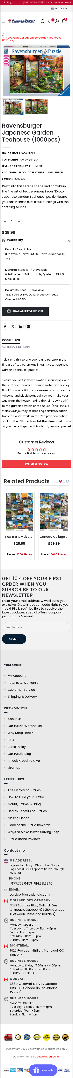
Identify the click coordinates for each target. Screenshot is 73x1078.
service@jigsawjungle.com (30, 894)
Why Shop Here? (20, 733)
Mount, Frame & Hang (24, 804)
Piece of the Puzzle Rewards (29, 825)
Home (3, 34)
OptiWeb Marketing (47, 1056)
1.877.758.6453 (21, 883)
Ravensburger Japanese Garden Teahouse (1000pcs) (31, 132)
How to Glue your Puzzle (26, 797)
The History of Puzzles (24, 790)
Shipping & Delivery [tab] (16, 347)
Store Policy (17, 747)
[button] (57, 481)
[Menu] (3, 21)
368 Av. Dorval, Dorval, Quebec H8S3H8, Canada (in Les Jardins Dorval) (33, 988)
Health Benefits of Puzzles (27, 811)
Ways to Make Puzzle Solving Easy (33, 832)
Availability (14, 240)
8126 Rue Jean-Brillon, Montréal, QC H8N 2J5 (37, 952)
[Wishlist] (50, 21)
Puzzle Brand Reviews (24, 839)
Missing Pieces (18, 818)
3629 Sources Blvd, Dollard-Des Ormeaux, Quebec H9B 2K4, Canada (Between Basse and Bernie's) (37, 909)
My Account (17, 675)
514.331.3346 (43, 883)
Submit (14, 639)
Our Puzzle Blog (19, 754)
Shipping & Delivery (22, 696)
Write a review (36, 463)
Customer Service (21, 689)
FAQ (11, 740)
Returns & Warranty (23, 682)
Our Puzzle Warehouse (25, 726)
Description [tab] (11, 340)
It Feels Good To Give (24, 760)
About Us (14, 719)
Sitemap (14, 767)
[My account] (57, 21)
